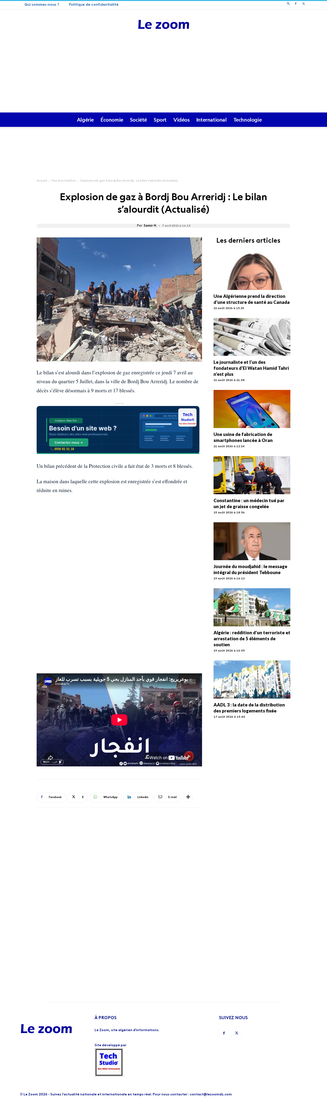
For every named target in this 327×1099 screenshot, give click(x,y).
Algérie (85, 120)
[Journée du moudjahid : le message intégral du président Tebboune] (252, 541)
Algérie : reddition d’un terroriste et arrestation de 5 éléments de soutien (252, 638)
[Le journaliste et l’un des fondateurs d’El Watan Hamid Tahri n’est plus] (252, 337)
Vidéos (181, 120)
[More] (188, 797)
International (211, 120)
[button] (288, 4)
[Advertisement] (163, 76)
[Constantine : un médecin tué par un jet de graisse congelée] (252, 475)
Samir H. (150, 225)
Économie (112, 120)
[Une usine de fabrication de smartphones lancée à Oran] (252, 409)
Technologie (247, 120)
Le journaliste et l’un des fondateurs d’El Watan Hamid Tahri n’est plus (251, 368)
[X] (303, 4)
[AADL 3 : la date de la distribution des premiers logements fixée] (252, 679)
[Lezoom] (163, 25)
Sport (160, 120)
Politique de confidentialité (93, 5)
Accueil (42, 180)
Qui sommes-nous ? (41, 5)
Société (138, 120)
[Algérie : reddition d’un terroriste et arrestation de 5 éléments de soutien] (252, 607)
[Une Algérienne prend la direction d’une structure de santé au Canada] (252, 271)
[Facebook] (295, 4)
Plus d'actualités (63, 180)
